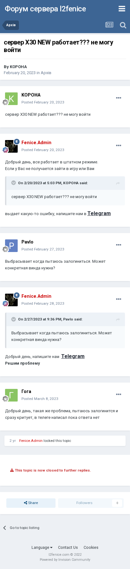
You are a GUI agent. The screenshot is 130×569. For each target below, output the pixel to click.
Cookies (91, 547)
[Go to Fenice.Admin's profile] (11, 146)
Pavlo (27, 242)
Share (32, 503)
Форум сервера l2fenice (45, 8)
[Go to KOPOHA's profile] (11, 98)
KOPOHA (18, 66)
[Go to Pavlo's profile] (11, 245)
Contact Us (68, 547)
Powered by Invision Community (65, 560)
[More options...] (118, 98)
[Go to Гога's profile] (11, 395)
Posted (42, 102)
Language (41, 547)
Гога (26, 391)
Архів (46, 72)
